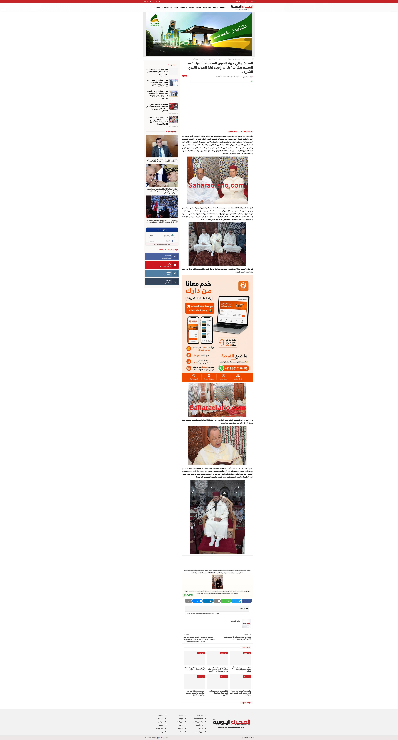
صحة (181, 731)
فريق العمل (238, 1)
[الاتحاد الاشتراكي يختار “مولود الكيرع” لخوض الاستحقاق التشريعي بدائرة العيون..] (173, 82)
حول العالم (179, 721)
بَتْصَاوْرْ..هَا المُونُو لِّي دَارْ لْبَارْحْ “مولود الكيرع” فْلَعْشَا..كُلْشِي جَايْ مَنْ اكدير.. (237, 637)
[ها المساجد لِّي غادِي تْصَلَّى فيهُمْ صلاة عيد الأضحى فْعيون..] (240, 658)
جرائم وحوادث (167, 7)
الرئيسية (223, 7)
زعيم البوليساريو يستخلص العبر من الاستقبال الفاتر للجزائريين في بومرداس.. (157, 71)
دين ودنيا (184, 76)
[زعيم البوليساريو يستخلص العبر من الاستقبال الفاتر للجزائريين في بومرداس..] (173, 71)
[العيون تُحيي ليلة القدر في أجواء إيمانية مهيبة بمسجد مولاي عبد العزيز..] (194, 681)
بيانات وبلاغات (198, 721)
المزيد (158, 7)
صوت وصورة (198, 718)
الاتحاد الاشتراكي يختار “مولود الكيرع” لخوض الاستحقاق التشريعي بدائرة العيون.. (157, 82)
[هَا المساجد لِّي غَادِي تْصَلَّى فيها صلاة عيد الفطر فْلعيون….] (217, 681)
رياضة (181, 724)
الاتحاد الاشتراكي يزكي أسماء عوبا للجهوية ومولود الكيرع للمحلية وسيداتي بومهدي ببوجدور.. (157, 94)
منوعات (200, 728)
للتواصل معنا (251, 1)
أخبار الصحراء (207, 7)
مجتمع (191, 7)
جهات (176, 7)
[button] (247, 601)
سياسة (215, 7)
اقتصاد (198, 7)
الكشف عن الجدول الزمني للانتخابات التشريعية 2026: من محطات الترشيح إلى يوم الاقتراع (157, 107)
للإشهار (244, 1)
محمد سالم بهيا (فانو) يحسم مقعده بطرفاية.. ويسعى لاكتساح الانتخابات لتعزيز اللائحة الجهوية (157, 120)
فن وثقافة (183, 7)
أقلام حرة (160, 718)
